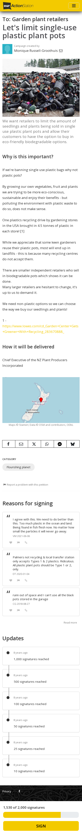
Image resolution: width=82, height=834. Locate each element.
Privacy (6, 791)
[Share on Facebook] (8, 444)
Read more (70, 622)
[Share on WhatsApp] (47, 444)
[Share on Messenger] (60, 444)
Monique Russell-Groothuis (36, 50)
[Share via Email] (21, 444)
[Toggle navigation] (73, 5)
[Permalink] (26, 542)
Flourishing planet (18, 467)
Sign (41, 826)
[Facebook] (19, 791)
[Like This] (11, 542)
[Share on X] (34, 444)
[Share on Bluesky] (73, 444)
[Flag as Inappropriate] (18, 542)
